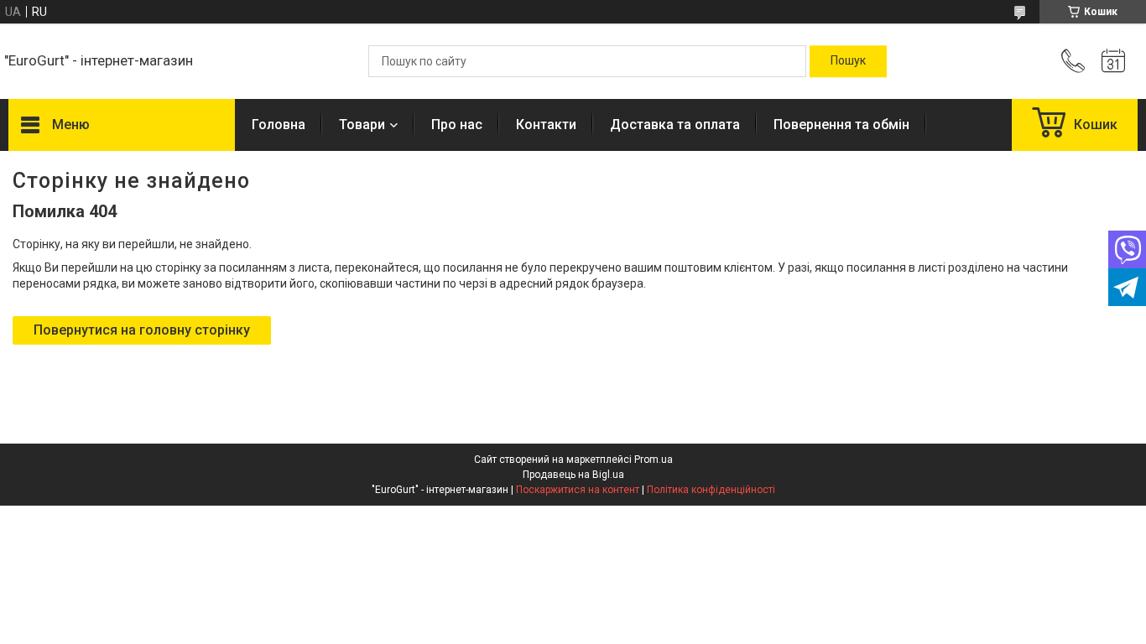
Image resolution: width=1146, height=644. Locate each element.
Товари (362, 124)
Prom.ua (653, 459)
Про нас (456, 124)
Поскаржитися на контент (577, 490)
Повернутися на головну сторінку (142, 330)
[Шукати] (848, 61)
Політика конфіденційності (711, 490)
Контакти (546, 124)
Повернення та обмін (841, 124)
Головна (278, 124)
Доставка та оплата (675, 124)
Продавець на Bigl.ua (573, 474)
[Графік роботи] (1113, 61)
